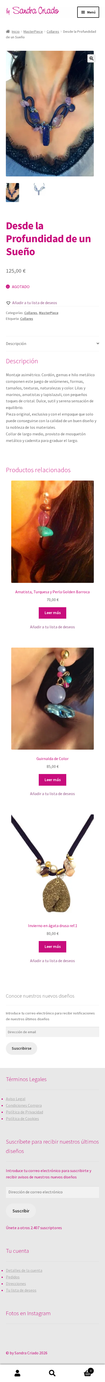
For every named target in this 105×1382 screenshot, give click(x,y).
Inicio (16, 31)
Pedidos (13, 1276)
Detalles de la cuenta (24, 1270)
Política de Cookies (22, 1118)
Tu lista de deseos (21, 1290)
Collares (53, 31)
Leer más (53, 612)
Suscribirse (21, 1048)
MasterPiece (33, 31)
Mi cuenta (17, 1373)
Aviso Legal (15, 1098)
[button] (31, 303)
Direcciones (16, 1283)
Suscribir (20, 1211)
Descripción (16, 343)
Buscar (52, 1373)
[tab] (52, 343)
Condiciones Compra (24, 1105)
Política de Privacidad (24, 1111)
